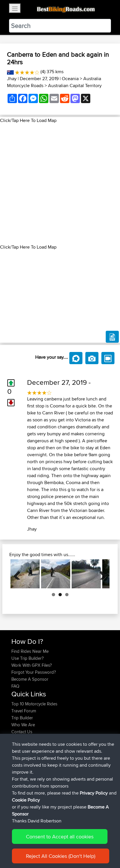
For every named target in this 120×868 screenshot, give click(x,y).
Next (101, 574)
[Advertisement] (60, 184)
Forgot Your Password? (33, 672)
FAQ (15, 686)
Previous (19, 574)
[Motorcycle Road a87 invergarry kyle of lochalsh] (55, 573)
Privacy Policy (94, 793)
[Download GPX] (112, 337)
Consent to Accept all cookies (59, 836)
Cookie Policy (26, 800)
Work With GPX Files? (31, 665)
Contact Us (21, 732)
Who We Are (23, 725)
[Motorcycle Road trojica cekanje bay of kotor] (25, 573)
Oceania (70, 78)
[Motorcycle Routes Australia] (10, 71)
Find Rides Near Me (30, 651)
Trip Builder (22, 718)
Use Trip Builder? (27, 658)
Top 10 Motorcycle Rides (34, 704)
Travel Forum (23, 711)
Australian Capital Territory (75, 85)
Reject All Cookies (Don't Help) (60, 856)
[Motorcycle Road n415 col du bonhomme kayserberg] (86, 573)
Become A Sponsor (29, 679)
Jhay (12, 78)
